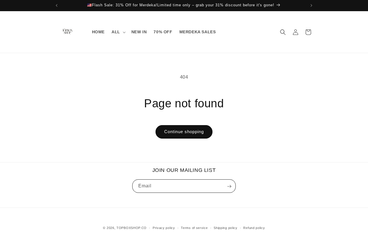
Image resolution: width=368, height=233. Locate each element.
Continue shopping (184, 131)
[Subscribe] (229, 186)
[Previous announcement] (56, 5)
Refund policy (254, 227)
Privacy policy (164, 227)
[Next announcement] (311, 5)
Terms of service (194, 227)
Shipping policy (225, 227)
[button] (118, 32)
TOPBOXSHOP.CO (131, 228)
